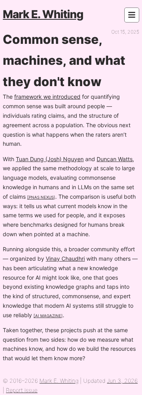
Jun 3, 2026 (122, 380)
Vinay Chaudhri (65, 258)
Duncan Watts (115, 159)
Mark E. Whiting (43, 14)
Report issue (21, 390)
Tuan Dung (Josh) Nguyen (50, 159)
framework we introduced (47, 96)
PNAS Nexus (41, 196)
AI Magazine (48, 315)
